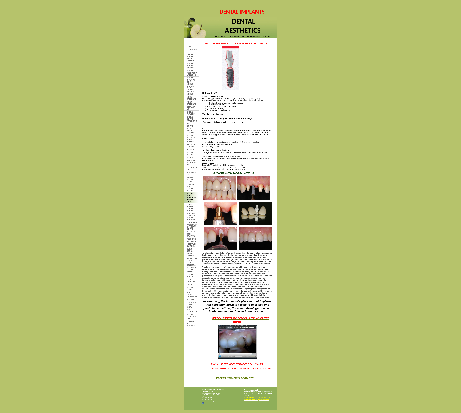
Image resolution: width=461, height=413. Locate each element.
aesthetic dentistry (191, 240)
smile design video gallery (191, 252)
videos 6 (190, 94)
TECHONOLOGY (192, 168)
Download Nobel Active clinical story (235, 378)
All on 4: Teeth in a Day (191, 316)
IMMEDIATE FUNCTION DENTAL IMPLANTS (191, 217)
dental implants (191, 153)
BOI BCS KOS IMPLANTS (191, 323)
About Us (191, 149)
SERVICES (191, 157)
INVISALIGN (191, 299)
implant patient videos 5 (190, 89)
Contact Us (191, 108)
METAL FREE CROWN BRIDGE (192, 260)
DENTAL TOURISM (190, 288)
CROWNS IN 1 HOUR (191, 303)
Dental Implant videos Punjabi (190, 129)
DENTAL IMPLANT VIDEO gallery (191, 58)
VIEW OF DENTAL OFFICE (190, 179)
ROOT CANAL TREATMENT (192, 294)
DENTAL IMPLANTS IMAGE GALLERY (191, 138)
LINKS (189, 284)
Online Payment (191, 113)
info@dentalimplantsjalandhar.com (211, 401)
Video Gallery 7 (191, 98)
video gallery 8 (191, 103)
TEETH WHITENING (191, 280)
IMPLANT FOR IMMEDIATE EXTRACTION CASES (191, 197)
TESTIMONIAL (192, 51)
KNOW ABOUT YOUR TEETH (192, 309)
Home (189, 47)
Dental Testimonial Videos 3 (192, 73)
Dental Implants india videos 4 (191, 81)
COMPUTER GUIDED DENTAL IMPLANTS (191, 187)
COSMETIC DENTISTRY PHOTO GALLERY (191, 268)
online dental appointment (192, 120)
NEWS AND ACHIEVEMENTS (192, 162)
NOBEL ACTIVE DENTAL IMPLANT (190, 208)
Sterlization (191, 173)
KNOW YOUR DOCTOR (192, 145)
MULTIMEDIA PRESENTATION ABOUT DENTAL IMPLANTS (192, 227)
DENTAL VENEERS (190, 275)
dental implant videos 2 (190, 66)
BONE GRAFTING (191, 235)
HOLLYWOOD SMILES (192, 245)
